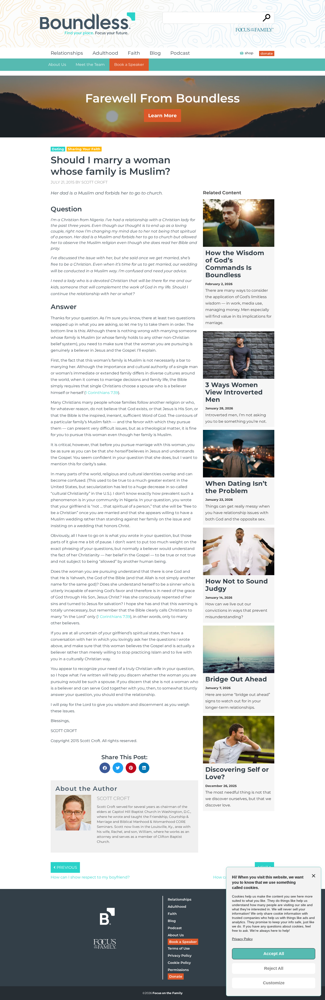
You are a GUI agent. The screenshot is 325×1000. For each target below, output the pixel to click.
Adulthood (105, 53)
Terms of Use (179, 948)
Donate (175, 976)
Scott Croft (94, 182)
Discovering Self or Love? (237, 773)
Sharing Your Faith (84, 149)
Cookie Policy (179, 963)
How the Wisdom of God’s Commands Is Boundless (234, 264)
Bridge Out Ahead (236, 679)
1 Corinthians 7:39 (101, 392)
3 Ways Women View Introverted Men (234, 392)
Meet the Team (90, 64)
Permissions (178, 970)
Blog (155, 53)
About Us (57, 64)
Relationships (67, 53)
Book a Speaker (129, 64)
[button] (104, 767)
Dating (58, 149)
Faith (134, 53)
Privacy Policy (180, 955)
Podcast (180, 53)
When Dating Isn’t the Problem (236, 487)
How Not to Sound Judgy (236, 584)
